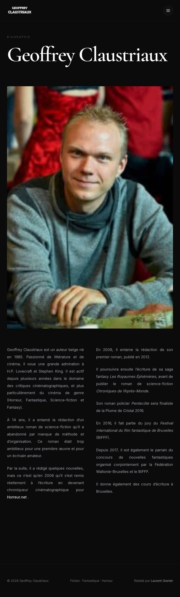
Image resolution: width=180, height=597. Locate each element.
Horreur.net (17, 497)
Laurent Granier (162, 580)
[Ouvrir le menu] (168, 10)
